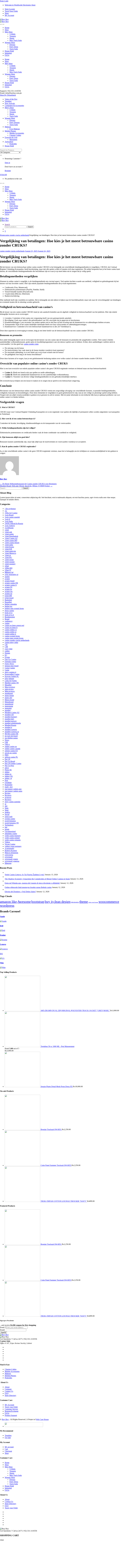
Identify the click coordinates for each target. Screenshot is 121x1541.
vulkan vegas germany (13, 846)
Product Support (11, 1415)
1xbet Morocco (10, 553)
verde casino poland (12, 838)
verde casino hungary (13, 836)
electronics (75, 902)
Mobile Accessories (16, 133)
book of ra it (9, 615)
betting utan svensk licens (14, 608)
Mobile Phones (10, 131)
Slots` (7, 810)
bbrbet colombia (11, 604)
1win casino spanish (12, 517)
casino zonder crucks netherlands (17, 235)
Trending (8, 101)
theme (83, 901)
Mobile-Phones (10, 1376)
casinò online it (10, 634)
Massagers (13, 140)
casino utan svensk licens (14, 638)
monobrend (9, 704)
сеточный (9, 857)
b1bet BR (8, 596)
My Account (9, 15)
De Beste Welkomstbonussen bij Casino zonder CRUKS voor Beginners (28, 484)
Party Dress (13, 47)
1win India (9, 521)
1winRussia (9, 528)
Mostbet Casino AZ (12, 713)
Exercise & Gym (11, 137)
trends (7, 829)
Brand (7, 619)
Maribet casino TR (12, 683)
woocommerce (109, 901)
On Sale (8, 1438)
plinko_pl (8, 778)
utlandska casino (11, 834)
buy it (49, 901)
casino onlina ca (11, 630)
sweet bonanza (10, 821)
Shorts (11, 38)
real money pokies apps (13, 791)
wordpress (7, 905)
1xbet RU (8, 557)
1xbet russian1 (10, 564)
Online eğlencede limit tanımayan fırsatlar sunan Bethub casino (28, 887)
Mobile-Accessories (12, 1371)
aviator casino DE (11, 583)
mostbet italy (9, 719)
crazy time (8, 649)
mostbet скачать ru (12, 732)
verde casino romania (13, 840)
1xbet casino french (12, 543)
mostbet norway (11, 721)
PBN (7, 755)
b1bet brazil (9, 598)
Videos (7, 842)
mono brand (9, 696)
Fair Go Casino (10, 659)
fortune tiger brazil (11, 666)
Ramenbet (8, 785)
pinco (7, 768)
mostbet (8, 710)
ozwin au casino (11, 753)
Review (8, 793)
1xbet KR (8, 549)
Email (3, 1327)
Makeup (8, 127)
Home (7, 28)
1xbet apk (8, 532)
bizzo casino (9, 611)
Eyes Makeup (14, 129)
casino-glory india (11, 642)
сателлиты (9, 855)
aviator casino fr (11, 585)
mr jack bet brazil (11, 736)
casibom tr (8, 621)
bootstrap (37, 901)
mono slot (8, 698)
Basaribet (8, 602)
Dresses (12, 45)
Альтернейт (9, 848)
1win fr (7, 519)
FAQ (7, 1393)
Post (6, 780)
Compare (8, 1389)
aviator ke (8, 589)
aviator (7, 579)
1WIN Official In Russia (14, 524)
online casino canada (12, 749)
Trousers (12, 36)
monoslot (8, 708)
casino (7, 623)
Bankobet (8, 600)
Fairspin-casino (10, 662)
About (7, 1387)
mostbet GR (9, 715)
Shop (7, 13)
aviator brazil (9, 581)
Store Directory (10, 1395)
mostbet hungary (11, 717)
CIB (6, 647)
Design (7, 653)
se (5, 804)
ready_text (9, 787)
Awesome (24, 901)
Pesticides (13, 144)
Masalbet (8, 685)
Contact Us (9, 1391)
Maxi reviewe (10, 687)
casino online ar (10, 632)
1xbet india (9, 545)
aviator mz (9, 591)
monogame (9, 706)
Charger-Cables (10, 1369)
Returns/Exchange (11, 1411)
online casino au (11, 746)
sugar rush (8, 817)
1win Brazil (9, 515)
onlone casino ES (11, 751)
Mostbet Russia (10, 725)
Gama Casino (10, 668)
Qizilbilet (8, 783)
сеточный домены (12, 861)
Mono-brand (9, 700)
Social (7, 814)
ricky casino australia (12, 802)
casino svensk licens (12, 636)
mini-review (9, 689)
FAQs (7, 55)
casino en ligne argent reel (14, 625)
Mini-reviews (10, 691)
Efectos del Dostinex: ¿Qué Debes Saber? (20, 892)
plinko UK (9, 776)
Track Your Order (11, 11)
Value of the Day (11, 99)
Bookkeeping (10, 617)
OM (6, 742)
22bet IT (8, 570)
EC (6, 655)
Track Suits (13, 49)
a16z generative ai (11, 574)
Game (7, 670)
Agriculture (9, 142)
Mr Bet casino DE (11, 734)
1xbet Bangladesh (11, 536)
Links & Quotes (11, 681)
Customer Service (11, 1409)
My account (9, 1447)
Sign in (7, 163)
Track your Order (11, 1407)
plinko (7, 772)
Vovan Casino (10, 844)
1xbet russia (9, 560)
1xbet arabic (9, 534)
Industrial (8, 53)
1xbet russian (10, 562)
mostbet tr (8, 727)
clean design (62, 901)
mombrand (9, 693)
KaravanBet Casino (12, 674)
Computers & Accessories (14, 106)
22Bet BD (8, 568)
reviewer (8, 797)
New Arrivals (10, 103)
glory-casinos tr (10, 672)
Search (7, 224)
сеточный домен (11, 859)
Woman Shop (10, 43)
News (7, 740)
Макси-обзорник (11, 853)
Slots (6, 808)
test (6, 827)
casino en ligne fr (11, 628)
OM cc (7, 744)
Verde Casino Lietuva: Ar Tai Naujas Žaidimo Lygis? (24, 875)
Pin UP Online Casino (13, 763)
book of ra (8, 613)
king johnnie (9, 679)
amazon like (8, 901)
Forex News (9, 664)
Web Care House (42, 1419)
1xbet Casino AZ (11, 538)
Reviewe (8, 795)
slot (6, 806)
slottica (7, 812)
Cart (6, 1449)
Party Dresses (14, 123)
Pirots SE (8, 770)
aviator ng (8, 594)
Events (7, 657)
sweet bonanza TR (12, 823)
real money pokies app (13, 789)
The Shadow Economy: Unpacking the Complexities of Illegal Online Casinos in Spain (37, 879)
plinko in (8, 774)
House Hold (9, 51)
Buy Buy (3, 479)
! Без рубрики (10, 509)
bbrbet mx (8, 606)
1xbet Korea (9, 547)
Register (8, 171)
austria (7, 577)
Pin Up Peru (9, 766)
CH (6, 645)
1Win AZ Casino (11, 513)
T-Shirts (12, 34)
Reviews (8, 800)
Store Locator (10, 9)
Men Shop (9, 32)
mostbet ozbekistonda (13, 723)
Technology (9, 825)
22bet (7, 566)
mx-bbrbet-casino (11, 738)
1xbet (7, 530)
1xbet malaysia (10, 551)
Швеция (8, 863)
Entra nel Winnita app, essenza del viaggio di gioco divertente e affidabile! (32, 883)
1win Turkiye (10, 526)
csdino (7, 651)
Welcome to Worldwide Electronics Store (20, 5)
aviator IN (8, 587)
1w (6, 511)
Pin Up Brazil (10, 761)
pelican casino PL (11, 757)
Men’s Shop (9, 108)
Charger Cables (15, 135)
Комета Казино (11, 851)
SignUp (3, 1332)
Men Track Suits (15, 40)
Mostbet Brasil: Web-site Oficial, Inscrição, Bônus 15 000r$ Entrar (26, 486)
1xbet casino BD (11, 541)
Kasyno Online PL (12, 676)
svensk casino (10, 819)
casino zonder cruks (31, 344)
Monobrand (9, 702)
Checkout (8, 1451)
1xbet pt (8, 555)
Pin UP (7, 759)
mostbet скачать (11, 730)
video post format (93, 902)
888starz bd (9, 572)
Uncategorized (10, 831)
